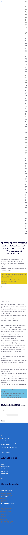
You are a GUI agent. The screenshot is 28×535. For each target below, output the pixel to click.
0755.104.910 (9, 397)
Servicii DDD (26, 116)
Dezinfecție (26, 121)
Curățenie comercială (6, 493)
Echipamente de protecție (26, 139)
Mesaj (2, 419)
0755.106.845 (17, 397)
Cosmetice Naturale (6, 505)
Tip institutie (4, 414)
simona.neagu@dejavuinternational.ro (13, 393)
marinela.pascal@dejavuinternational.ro (10, 395)
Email (2, 410)
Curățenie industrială (6, 495)
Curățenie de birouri (6, 492)
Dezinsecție (26, 131)
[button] (26, 37)
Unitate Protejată (26, 16)
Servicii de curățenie (6, 490)
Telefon (3, 412)
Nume (2, 408)
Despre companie (26, 8)
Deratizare (26, 126)
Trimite (2, 420)
